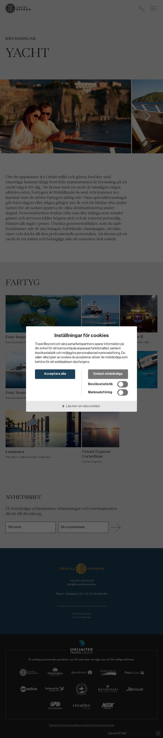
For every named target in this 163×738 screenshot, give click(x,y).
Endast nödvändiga (107, 373)
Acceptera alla (55, 373)
